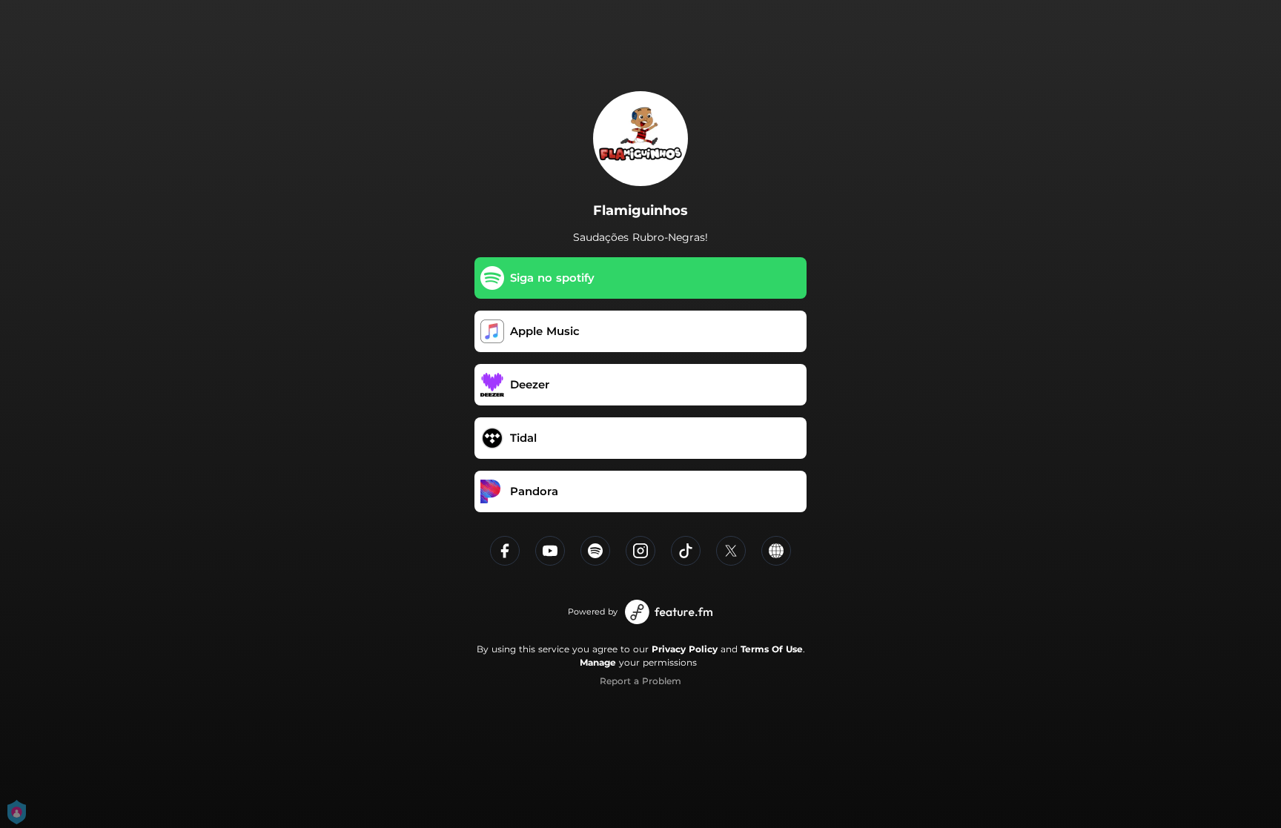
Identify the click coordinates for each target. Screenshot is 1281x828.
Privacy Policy (685, 649)
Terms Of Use (772, 649)
